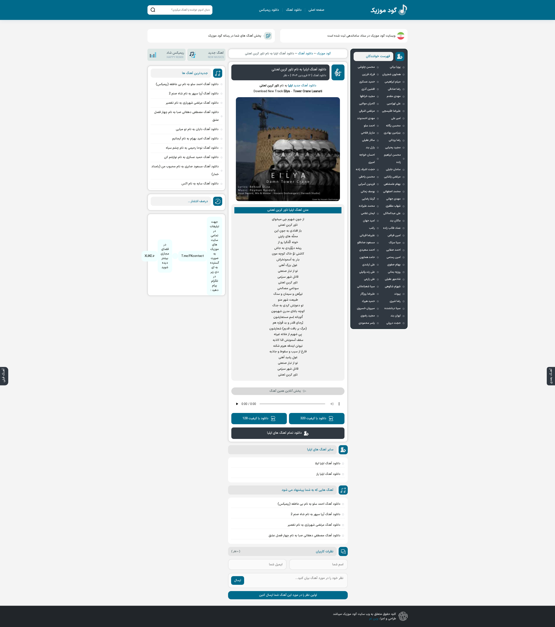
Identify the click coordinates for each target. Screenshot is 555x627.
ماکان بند (395, 221)
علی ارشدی (368, 265)
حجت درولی (393, 323)
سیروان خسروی (366, 308)
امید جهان (369, 221)
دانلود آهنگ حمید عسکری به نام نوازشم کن (191, 157)
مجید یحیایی (393, 147)
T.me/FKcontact (192, 256)
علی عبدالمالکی (392, 213)
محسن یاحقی (367, 177)
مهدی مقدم (394, 96)
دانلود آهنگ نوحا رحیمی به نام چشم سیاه (192, 148)
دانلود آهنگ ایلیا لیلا (327, 463)
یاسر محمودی (367, 323)
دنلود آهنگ (361, 618)
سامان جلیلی (393, 169)
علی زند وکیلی (367, 272)
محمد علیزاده (367, 206)
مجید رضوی (368, 316)
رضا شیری (395, 301)
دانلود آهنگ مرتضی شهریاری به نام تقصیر (314, 525)
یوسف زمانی (368, 191)
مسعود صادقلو (366, 242)
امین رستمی (394, 257)
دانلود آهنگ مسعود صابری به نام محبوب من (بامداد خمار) (185, 170)
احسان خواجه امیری (367, 158)
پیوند (397, 294)
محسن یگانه (393, 126)
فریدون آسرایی (366, 184)
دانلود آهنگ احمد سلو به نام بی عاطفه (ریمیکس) (309, 504)
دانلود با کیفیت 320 (313, 418)
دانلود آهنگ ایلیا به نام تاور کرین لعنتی (299, 69)
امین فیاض (394, 235)
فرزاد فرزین (368, 74)
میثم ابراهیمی (393, 82)
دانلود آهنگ (294, 10)
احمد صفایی (393, 250)
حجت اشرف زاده (365, 169)
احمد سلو (369, 126)
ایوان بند (395, 316)
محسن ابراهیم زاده (392, 158)
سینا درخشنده (392, 308)
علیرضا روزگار (367, 294)
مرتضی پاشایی (392, 177)
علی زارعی (369, 279)
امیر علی (396, 118)
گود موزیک (324, 53)
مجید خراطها (367, 96)
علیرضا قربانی (367, 235)
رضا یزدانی (395, 140)
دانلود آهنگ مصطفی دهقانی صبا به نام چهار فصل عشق (304, 535)
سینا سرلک (395, 242)
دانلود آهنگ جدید (305, 85)
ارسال (237, 580)
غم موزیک (389, 10)
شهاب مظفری (393, 206)
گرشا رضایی (368, 199)
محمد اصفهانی (392, 191)
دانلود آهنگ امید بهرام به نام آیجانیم (195, 138)
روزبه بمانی (394, 272)
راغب (372, 228)
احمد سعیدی (367, 250)
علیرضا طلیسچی (391, 111)
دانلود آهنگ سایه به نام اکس (200, 183)
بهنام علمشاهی (392, 184)
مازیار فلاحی (368, 133)
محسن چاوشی (366, 67)
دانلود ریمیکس (269, 10)
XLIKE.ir (150, 256)
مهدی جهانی (393, 199)
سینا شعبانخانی (366, 286)
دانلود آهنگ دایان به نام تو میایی (197, 129)
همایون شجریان (391, 74)
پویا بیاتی (395, 67)
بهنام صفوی (394, 265)
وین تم (373, 618)
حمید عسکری (367, 82)
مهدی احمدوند (366, 118)
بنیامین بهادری (392, 133)
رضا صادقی (394, 89)
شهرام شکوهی (393, 286)
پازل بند (370, 147)
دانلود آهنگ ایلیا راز (328, 474)
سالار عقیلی (368, 140)
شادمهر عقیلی (393, 279)
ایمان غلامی (368, 213)
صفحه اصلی (316, 10)
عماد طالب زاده (392, 228)
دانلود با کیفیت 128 (255, 418)
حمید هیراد (368, 301)
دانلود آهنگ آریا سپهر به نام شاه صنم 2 (315, 514)
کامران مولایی (367, 104)
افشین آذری (368, 89)
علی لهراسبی (394, 104)
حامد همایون (367, 257)
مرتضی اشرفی (367, 111)
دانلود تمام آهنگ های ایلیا (284, 432)
